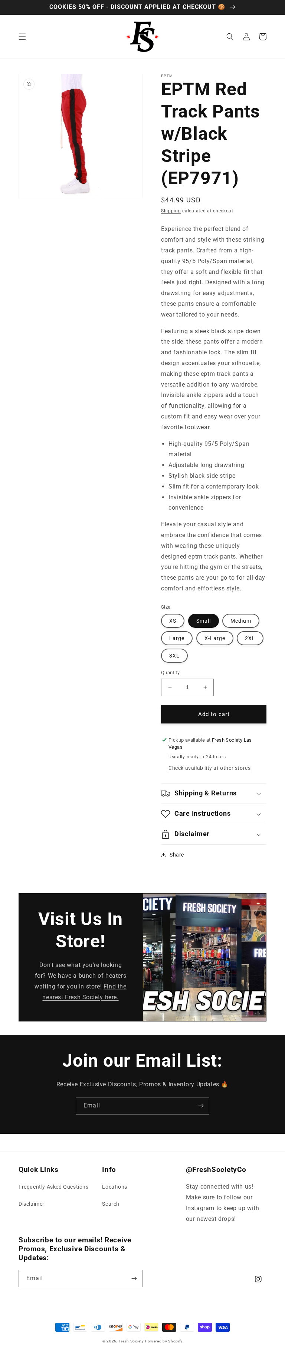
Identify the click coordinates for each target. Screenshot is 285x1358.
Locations (114, 1187)
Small (203, 621)
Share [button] (177, 855)
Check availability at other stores (209, 768)
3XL (174, 656)
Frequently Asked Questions (54, 1187)
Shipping (171, 210)
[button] (22, 37)
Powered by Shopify (164, 1341)
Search (110, 1204)
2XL (250, 638)
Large (176, 638)
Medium (240, 621)
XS (172, 621)
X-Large (214, 638)
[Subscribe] (201, 1105)
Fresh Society (131, 1341)
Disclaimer (32, 1204)
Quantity (170, 672)
